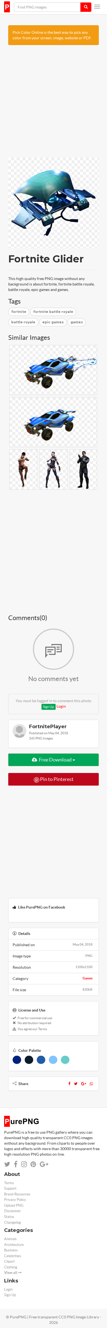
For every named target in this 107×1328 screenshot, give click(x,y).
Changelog (12, 1222)
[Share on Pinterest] (33, 1164)
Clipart (9, 1261)
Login (61, 706)
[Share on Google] (44, 1164)
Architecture (14, 1245)
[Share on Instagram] (24, 1164)
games (77, 322)
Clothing (10, 1267)
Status (9, 1217)
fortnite (18, 312)
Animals (10, 1239)
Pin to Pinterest (56, 779)
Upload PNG (14, 1205)
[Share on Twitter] (7, 1164)
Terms (9, 1183)
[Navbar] (97, 6)
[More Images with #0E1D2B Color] (29, 1060)
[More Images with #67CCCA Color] (65, 1060)
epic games (53, 322)
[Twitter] (76, 1084)
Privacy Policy (15, 1200)
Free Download (55, 760)
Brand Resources (17, 1194)
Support (10, 1188)
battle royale (23, 322)
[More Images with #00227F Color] (17, 1060)
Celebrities (12, 1256)
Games (87, 978)
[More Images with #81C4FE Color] (53, 1060)
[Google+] (83, 1084)
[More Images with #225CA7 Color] (41, 1060)
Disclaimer (12, 1211)
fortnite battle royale (53, 312)
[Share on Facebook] (16, 1164)
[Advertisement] (53, 104)
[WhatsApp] (91, 1084)
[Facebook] (69, 1084)
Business (11, 1250)
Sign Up (48, 706)
